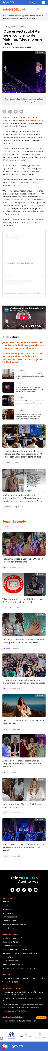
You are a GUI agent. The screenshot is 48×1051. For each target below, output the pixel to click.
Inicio (4, 16)
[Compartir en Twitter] (10, 112)
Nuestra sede (8, 909)
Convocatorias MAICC (11, 961)
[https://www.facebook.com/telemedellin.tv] (12, 890)
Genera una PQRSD (10, 942)
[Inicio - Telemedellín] (13, 9)
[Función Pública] (13, 1035)
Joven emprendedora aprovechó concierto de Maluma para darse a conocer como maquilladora (23, 345)
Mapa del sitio (8, 928)
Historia (5, 902)
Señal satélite (8, 957)
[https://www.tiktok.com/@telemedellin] (24, 890)
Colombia (6, 648)
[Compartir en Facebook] (4, 112)
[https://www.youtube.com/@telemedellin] (36, 890)
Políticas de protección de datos (15, 949)
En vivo (42, 1017)
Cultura (18, 16)
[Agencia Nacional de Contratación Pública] (42, 1035)
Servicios (6, 905)
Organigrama (7, 913)
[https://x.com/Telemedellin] (18, 890)
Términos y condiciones (12, 945)
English (35, 2)
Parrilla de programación (12, 938)
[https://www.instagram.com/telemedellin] (30, 890)
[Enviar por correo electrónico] (21, 112)
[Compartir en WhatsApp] (16, 112)
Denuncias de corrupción (12, 964)
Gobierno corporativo (11, 920)
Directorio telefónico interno (14, 924)
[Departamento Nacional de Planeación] (27, 1035)
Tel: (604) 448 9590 (10, 982)
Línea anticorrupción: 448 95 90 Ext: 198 (18, 968)
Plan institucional (9, 917)
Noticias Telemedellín (22, 47)
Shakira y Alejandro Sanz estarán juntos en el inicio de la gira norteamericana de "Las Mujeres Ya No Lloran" (22, 358)
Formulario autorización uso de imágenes (19, 953)
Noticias (11, 16)
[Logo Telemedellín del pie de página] (24, 879)
